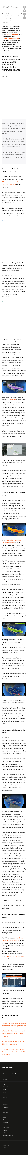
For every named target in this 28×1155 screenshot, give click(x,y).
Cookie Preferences (6, 1152)
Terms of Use (5, 1149)
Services (4, 1117)
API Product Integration (8, 1135)
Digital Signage (6, 1127)
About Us (5, 1084)
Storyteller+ (5, 1122)
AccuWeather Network (8, 1125)
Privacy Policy (5, 1147)
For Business (6, 1102)
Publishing (5, 1130)
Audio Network (6, 1132)
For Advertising (6, 1107)
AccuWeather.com (6, 1145)
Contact (4, 1092)
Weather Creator (6, 1119)
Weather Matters (6, 1086)
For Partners (5, 1104)
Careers (4, 1089)
